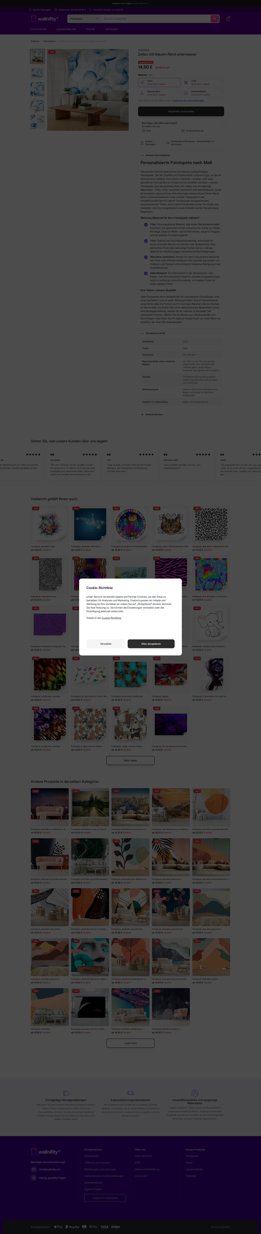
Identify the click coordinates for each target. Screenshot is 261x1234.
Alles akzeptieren (151, 643)
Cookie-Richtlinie (111, 617)
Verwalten (105, 643)
